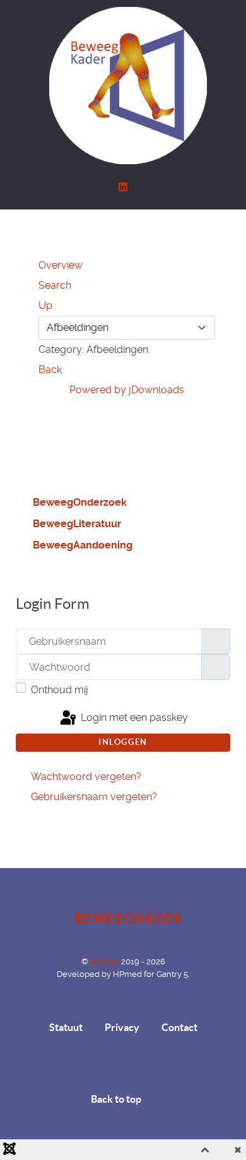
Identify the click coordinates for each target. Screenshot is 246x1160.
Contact (179, 1027)
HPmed (105, 961)
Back (50, 370)
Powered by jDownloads (126, 390)
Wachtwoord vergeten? (86, 777)
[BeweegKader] (123, 85)
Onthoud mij (59, 690)
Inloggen (123, 742)
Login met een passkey (133, 717)
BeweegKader (127, 919)
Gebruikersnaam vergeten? (94, 797)
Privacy (122, 1027)
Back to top (117, 1099)
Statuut (66, 1027)
